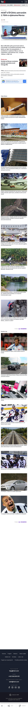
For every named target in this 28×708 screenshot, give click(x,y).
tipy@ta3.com (14, 671)
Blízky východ (17, 5)
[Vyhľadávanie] (22, 1)
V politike (24, 5)
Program (9, 653)
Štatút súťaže (23, 653)
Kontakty (14, 656)
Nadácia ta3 (7, 656)
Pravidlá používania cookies (21, 660)
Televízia (4, 653)
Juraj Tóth (3, 72)
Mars (2, 77)
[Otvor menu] (26, 2)
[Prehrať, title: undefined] (14, 33)
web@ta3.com (14, 682)
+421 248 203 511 (14, 676)
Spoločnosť (4, 10)
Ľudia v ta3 (20, 656)
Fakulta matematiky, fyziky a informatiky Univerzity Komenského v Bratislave (12, 75)
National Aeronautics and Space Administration (15, 70)
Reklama (15, 653)
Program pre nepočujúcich (7, 660)
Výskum (8, 72)
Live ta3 (4, 5)
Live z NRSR (9, 5)
